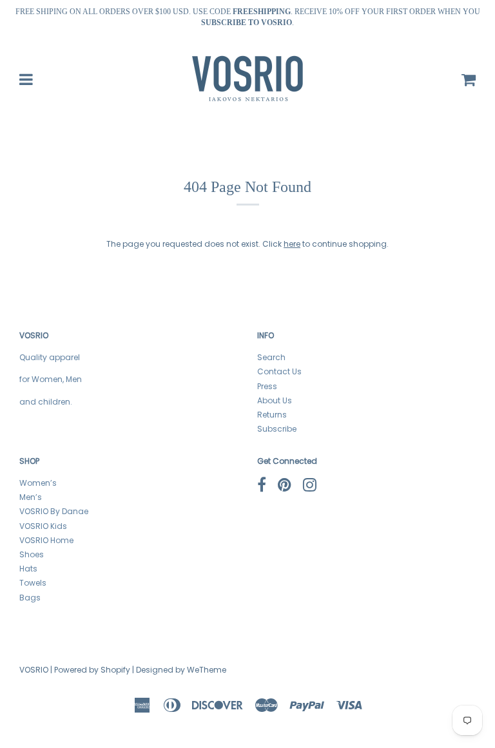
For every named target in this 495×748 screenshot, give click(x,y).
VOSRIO (33, 669)
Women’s (38, 482)
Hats (28, 568)
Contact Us (279, 371)
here (292, 243)
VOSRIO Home (46, 540)
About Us (274, 400)
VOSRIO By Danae (53, 511)
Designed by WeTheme (181, 669)
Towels (32, 582)
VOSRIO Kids (43, 526)
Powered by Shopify (92, 669)
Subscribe (276, 428)
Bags (30, 597)
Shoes (31, 554)
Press (267, 386)
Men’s (30, 497)
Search (271, 357)
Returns (272, 414)
